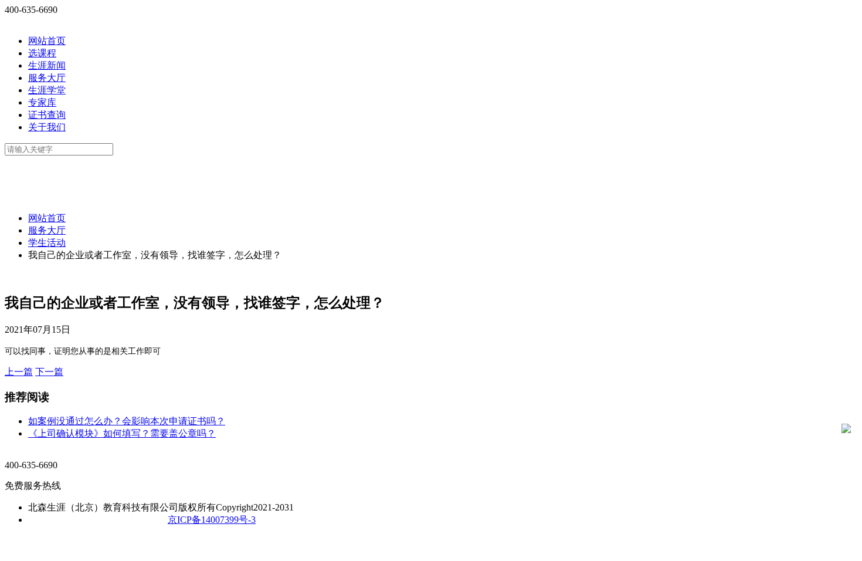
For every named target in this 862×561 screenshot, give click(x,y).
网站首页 (47, 41)
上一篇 (19, 372)
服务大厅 (47, 78)
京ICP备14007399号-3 (212, 520)
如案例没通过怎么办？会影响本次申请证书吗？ (126, 421)
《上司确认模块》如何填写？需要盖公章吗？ (122, 433)
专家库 (42, 102)
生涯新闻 (47, 65)
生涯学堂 (47, 90)
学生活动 (47, 243)
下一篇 (49, 372)
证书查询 (47, 115)
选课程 (42, 53)
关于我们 (47, 127)
